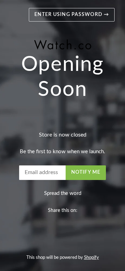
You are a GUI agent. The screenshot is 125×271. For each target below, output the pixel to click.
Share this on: (62, 210)
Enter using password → (71, 14)
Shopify (91, 257)
